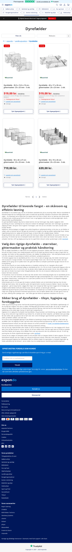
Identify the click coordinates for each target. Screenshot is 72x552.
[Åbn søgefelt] (57, 5)
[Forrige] (32, 197)
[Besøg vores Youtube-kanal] (3, 447)
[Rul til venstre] (2, 18)
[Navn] (61, 5)
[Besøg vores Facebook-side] (6, 447)
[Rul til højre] (69, 18)
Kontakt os (36, 389)
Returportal (36, 395)
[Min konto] (64, 5)
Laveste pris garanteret (13, 101)
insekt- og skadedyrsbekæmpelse (58, 323)
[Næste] (39, 197)
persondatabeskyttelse (54, 369)
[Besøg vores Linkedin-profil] (9, 447)
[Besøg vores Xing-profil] (13, 447)
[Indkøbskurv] (68, 5)
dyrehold (65, 239)
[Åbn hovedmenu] (2, 5)
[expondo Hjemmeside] (3, 41)
